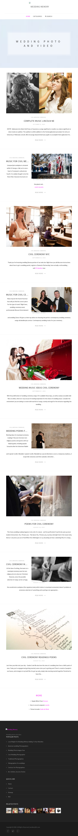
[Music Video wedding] (46, 810)
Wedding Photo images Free (16, 750)
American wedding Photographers (18, 746)
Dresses (45, 701)
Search (49, 16)
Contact (10, 788)
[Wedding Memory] (39, 6)
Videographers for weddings (16, 763)
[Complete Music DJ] (21, 810)
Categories (37, 16)
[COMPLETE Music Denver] (15, 810)
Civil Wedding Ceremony (38, 117)
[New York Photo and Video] (58, 810)
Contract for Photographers (16, 767)
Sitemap (10, 792)
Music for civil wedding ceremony (17, 161)
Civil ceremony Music (17, 564)
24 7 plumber (38, 268)
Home (28, 16)
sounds (47, 705)
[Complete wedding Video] (52, 810)
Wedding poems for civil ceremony (17, 430)
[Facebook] (8, 831)
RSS (9, 797)
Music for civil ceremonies (17, 294)
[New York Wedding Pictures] (33, 810)
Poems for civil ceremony (39, 523)
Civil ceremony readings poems (39, 657)
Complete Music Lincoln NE (39, 121)
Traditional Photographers (16, 759)
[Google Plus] (18, 831)
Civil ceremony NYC (39, 254)
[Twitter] (13, 831)
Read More (39, 140)
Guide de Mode (44, 709)
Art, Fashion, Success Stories (16, 772)
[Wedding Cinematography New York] (39, 810)
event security (39, 187)
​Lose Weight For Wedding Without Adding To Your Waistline (25, 742)
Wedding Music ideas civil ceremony (39, 387)
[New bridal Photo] (27, 810)
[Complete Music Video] (8, 810)
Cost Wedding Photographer (16, 754)
